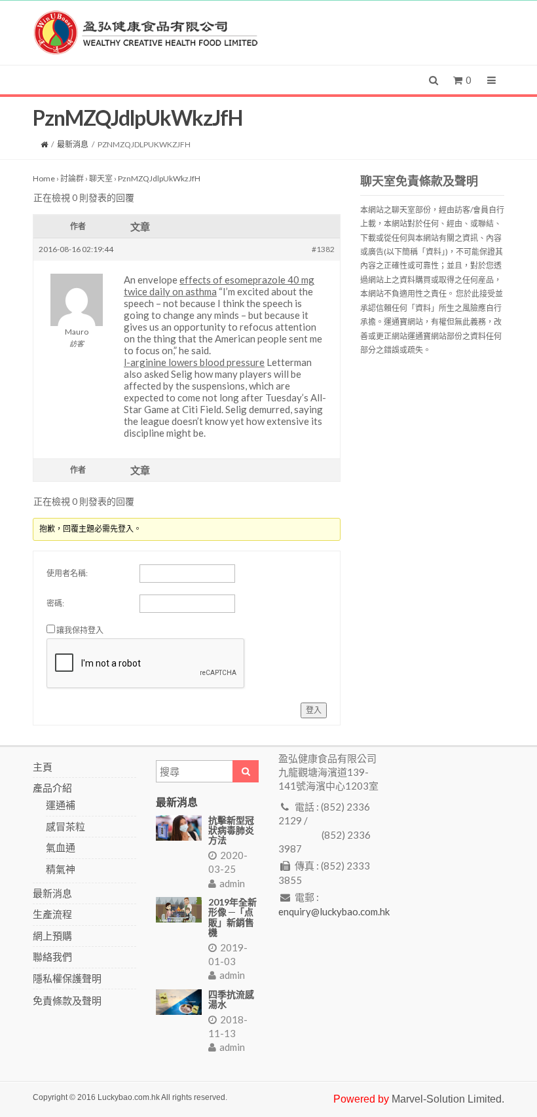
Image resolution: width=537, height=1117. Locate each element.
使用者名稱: (67, 573)
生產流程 (52, 914)
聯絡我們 (52, 956)
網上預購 (52, 936)
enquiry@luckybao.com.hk (334, 911)
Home (44, 178)
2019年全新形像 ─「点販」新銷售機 (232, 917)
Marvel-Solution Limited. (448, 1099)
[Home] (44, 144)
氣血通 (60, 847)
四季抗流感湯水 (231, 999)
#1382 (323, 249)
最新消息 (72, 144)
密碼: (55, 603)
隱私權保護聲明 (67, 978)
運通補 (60, 805)
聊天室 (101, 178)
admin (232, 883)
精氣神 (60, 869)
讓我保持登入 (79, 630)
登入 (314, 710)
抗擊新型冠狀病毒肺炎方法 (231, 830)
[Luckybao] (146, 31)
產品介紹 (52, 788)
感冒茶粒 (65, 826)
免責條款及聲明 (67, 1000)
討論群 (72, 178)
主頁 (42, 767)
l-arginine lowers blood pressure (194, 362)
